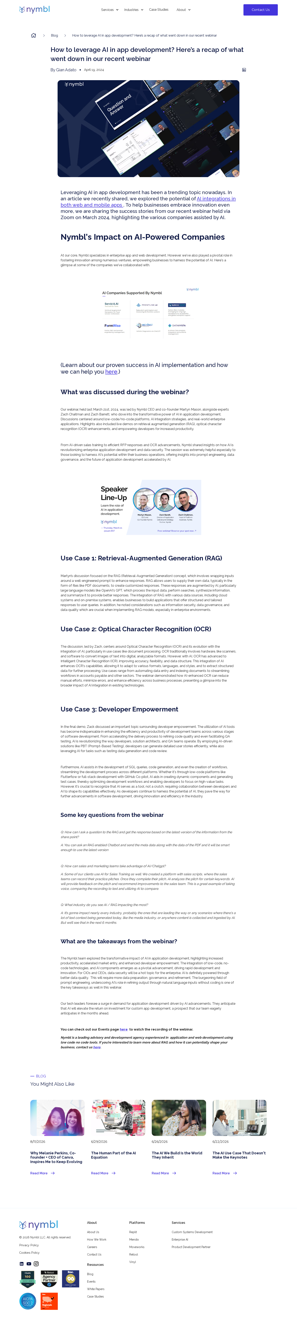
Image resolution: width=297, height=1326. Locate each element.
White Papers (95, 1289)
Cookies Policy (29, 1253)
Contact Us (261, 10)
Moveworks (136, 1247)
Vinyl (132, 1262)
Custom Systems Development (192, 1232)
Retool (133, 1254)
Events (91, 1281)
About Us (93, 1232)
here (111, 371)
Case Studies (95, 1296)
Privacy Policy (29, 1245)
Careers (92, 1247)
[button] (108, 9)
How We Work (96, 1239)
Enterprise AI (180, 1239)
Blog (90, 1274)
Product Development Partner (191, 1247)
